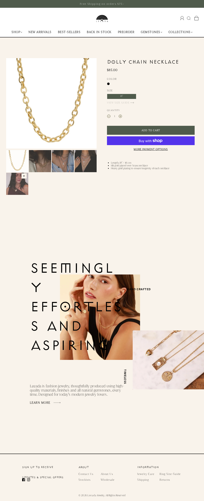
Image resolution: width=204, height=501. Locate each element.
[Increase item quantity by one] (120, 116)
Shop (16, 32)
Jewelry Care (145, 474)
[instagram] (29, 479)
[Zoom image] (51, 104)
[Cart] (196, 18)
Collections (180, 32)
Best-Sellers (69, 32)
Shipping (143, 479)
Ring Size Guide (170, 474)
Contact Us (85, 474)
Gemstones (150, 32)
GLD (108, 83)
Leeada (92, 495)
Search (189, 18)
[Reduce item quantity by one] (108, 116)
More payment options (151, 149)
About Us (107, 474)
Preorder (126, 32)
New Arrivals (40, 32)
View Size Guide (118, 102)
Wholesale (108, 479)
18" (121, 96)
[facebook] (24, 479)
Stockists (84, 479)
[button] (15, 104)
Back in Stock (99, 32)
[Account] (182, 18)
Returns (165, 479)
